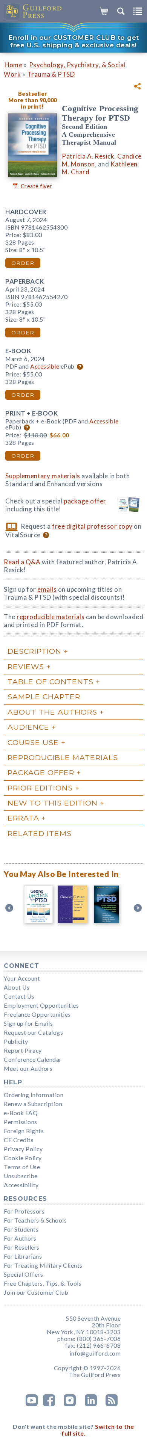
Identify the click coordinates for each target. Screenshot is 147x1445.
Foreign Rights (24, 1131)
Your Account (22, 978)
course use (33, 742)
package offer (85, 501)
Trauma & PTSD (51, 74)
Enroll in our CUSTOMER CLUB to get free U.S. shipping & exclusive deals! (73, 41)
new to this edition (53, 802)
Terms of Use (22, 1167)
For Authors (20, 1238)
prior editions (40, 787)
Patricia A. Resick (88, 156)
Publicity (16, 1041)
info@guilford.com (95, 1353)
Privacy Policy (23, 1149)
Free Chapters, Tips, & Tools (42, 1283)
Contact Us (19, 996)
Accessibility (21, 1185)
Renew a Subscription (33, 1103)
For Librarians (23, 1256)
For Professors (24, 1211)
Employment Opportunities (41, 1005)
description (34, 651)
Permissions (20, 1122)
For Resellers (22, 1247)
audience (28, 727)
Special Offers (23, 1274)
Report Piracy (23, 1050)
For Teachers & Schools (35, 1220)
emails (47, 589)
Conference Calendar (33, 1059)
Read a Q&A (22, 562)
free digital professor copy (92, 526)
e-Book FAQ (21, 1112)
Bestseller (32, 94)
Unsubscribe (21, 1176)
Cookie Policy (23, 1158)
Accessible (44, 366)
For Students (21, 1229)
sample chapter (44, 696)
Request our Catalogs (33, 1032)
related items (40, 833)
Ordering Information (33, 1094)
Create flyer (36, 186)
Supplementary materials (42, 476)
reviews (26, 666)
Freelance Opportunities (37, 1014)
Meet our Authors (28, 1068)
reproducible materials (50, 617)
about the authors (52, 711)
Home (13, 65)
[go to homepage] (33, 11)
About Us (16, 987)
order (22, 263)
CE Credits (19, 1140)
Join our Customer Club (36, 1292)
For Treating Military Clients (43, 1265)
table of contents (50, 681)
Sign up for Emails (28, 1023)
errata (23, 817)
